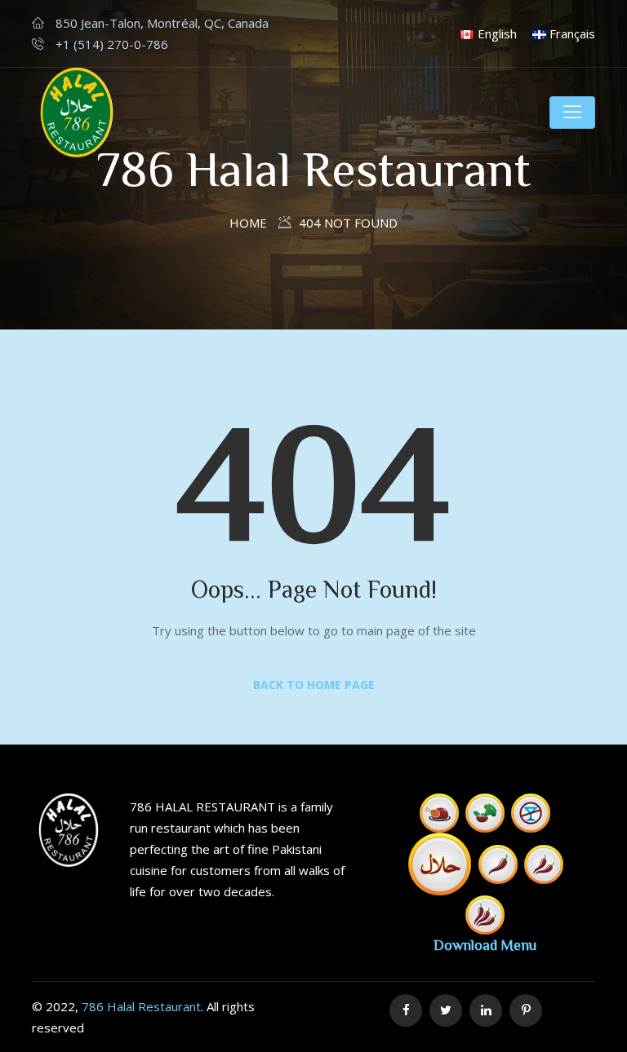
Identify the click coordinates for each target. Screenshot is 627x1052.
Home (248, 222)
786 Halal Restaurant (141, 1006)
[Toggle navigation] (572, 112)
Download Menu (485, 944)
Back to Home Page (314, 684)
